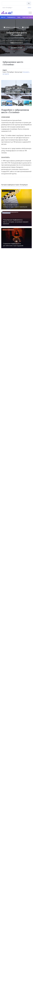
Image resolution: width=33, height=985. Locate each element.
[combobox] (14, 3)
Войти (29, 7)
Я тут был (26, 27)
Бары (18, 17)
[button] (30, 81)
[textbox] (14, 2)
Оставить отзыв (16, 47)
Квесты (3, 17)
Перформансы (11, 17)
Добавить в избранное (12, 27)
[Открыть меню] (30, 13)
